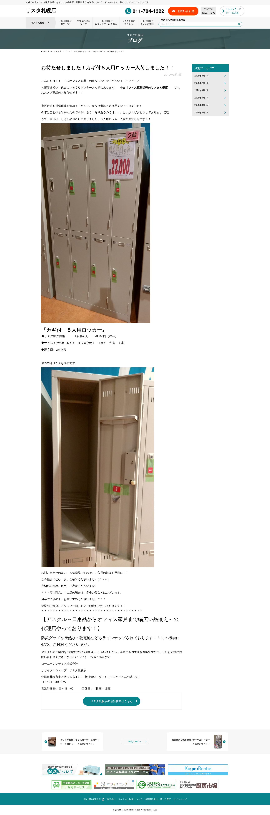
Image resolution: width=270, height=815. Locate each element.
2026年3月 (201, 112)
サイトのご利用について (130, 799)
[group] (72, 770)
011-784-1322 (148, 10)
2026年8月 (201, 75)
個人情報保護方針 (92, 799)
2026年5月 (201, 97)
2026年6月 (201, 90)
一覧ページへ (135, 741)
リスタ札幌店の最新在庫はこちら (111, 701)
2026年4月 (201, 105)
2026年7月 (201, 83)
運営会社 (111, 799)
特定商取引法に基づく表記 (158, 799)
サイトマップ (180, 799)
